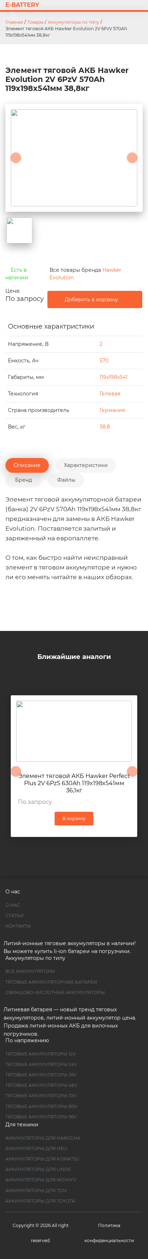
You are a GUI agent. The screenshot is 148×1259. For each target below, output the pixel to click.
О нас (12, 905)
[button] (15, 158)
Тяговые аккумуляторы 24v (41, 1064)
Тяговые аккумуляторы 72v (41, 1095)
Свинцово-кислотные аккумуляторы (55, 992)
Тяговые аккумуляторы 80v (41, 1106)
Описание (27, 465)
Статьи (14, 915)
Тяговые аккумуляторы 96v (41, 1117)
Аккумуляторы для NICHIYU (41, 1179)
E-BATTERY (22, 4)
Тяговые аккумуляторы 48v (41, 1085)
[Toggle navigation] (12, 15)
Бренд (23, 480)
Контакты (18, 926)
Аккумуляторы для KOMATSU (42, 1159)
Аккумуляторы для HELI (36, 1148)
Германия (112, 410)
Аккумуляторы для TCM (35, 1190)
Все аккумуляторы (30, 971)
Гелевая (110, 393)
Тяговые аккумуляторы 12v (40, 1054)
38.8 (105, 427)
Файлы (66, 480)
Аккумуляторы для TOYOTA (40, 1201)
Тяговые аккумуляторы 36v (41, 1074)
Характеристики (86, 465)
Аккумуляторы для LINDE (38, 1169)
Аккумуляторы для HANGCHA (42, 1138)
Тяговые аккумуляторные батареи (51, 982)
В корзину (74, 818)
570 (104, 360)
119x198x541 (114, 377)
